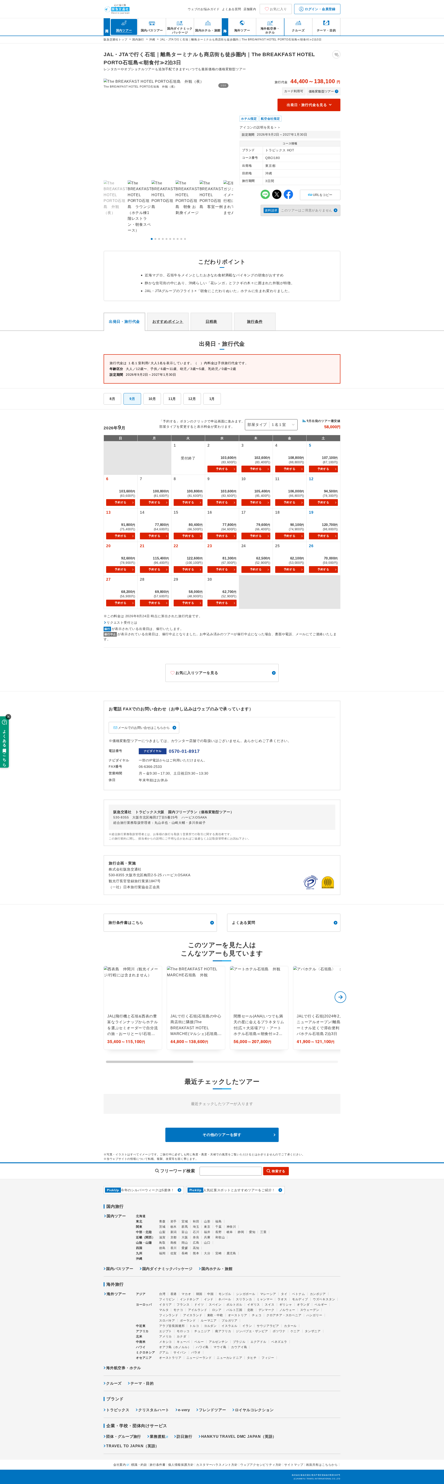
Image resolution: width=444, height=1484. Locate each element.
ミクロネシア (145, 1352)
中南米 (140, 1341)
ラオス (282, 1299)
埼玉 (196, 1226)
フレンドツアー (212, 1410)
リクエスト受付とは (122, 622)
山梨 (162, 1232)
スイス (269, 1304)
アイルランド (197, 1309)
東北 (139, 1221)
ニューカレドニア (229, 1357)
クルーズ (114, 1383)
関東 (139, 1226)
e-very (184, 1410)
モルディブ (300, 1299)
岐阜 (230, 1232)
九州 (139, 1253)
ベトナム (298, 1293)
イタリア (165, 1304)
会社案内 (119, 1464)
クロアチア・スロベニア (284, 1315)
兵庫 (207, 1237)
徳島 (162, 1247)
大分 (207, 1253)
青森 (162, 1221)
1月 (212, 399)
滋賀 (162, 1237)
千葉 (218, 1226)
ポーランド (188, 1320)
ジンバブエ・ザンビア (252, 1331)
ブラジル (239, 1341)
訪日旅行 (184, 1436)
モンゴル (225, 1293)
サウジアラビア (268, 1325)
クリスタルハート (153, 1410)
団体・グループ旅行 (123, 1436)
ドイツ (199, 1304)
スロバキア (167, 1320)
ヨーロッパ (144, 1304)
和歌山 (220, 1237)
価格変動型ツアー (321, 91)
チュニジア (202, 1331)
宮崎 (218, 1253)
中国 (210, 1293)
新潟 (173, 1232)
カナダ (181, 1336)
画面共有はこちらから (322, 1464)
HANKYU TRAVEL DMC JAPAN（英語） (239, 1436)
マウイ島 (219, 1347)
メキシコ (165, 1341)
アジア (140, 1294)
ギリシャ (285, 1304)
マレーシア (268, 1293)
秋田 (196, 1221)
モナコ (178, 1309)
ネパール (224, 1299)
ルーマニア (209, 1320)
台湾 (162, 1293)
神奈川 (231, 1226)
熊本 (196, 1253)
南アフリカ (223, 1331)
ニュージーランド (199, 1357)
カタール (290, 1325)
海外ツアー (116, 1294)
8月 (112, 399)
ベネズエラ (279, 1341)
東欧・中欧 (215, 1315)
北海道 (140, 1216)
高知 (196, 1247)
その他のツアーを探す (222, 1135)
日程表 (211, 322)
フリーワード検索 (177, 1171)
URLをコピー (320, 193)
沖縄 (139, 1258)
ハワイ (140, 1347)
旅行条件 (254, 322)
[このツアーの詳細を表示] (133, 1008)
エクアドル (258, 1341)
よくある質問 (231, 9)
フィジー (268, 1357)
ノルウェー (287, 1309)
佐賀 (173, 1253)
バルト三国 (234, 1309)
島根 (173, 1242)
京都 (173, 1237)
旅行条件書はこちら (125, 923)
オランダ (303, 1304)
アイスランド (192, 1315)
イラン (247, 1325)
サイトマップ (293, 1464)
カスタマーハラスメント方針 (216, 1464)
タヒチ (251, 1357)
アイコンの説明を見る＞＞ (260, 127)
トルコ (194, 1325)
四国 (139, 1247)
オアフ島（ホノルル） (175, 1347)
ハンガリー (314, 1315)
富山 (185, 1232)
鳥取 (162, 1242)
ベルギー (320, 1304)
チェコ (256, 1315)
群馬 (185, 1226)
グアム (164, 1352)
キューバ (183, 1341)
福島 (218, 1221)
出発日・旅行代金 (124, 322)
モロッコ (183, 1331)
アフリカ (142, 1331)
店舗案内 (250, 9)
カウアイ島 (239, 1347)
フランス (183, 1304)
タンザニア (313, 1331)
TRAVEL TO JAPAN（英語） (132, 1446)
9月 (132, 399)
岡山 (185, 1242)
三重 (263, 1232)
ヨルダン (210, 1325)
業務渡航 (157, 1436)
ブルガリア (229, 1320)
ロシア (217, 1309)
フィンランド (168, 1315)
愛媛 (185, 1247)
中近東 (140, 1325)
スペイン (215, 1304)
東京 (207, 1226)
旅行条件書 (158, 1464)
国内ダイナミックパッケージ (167, 1269)
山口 (207, 1242)
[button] (152, 239)
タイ (284, 1293)
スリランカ (244, 1299)
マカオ (186, 1293)
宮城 (185, 1221)
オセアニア (144, 1357)
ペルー (199, 1341)
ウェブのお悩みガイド (204, 9)
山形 (207, 1221)
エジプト (165, 1331)
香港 (173, 1293)
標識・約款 (139, 1464)
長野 (218, 1232)
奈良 (196, 1237)
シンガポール (245, 1293)
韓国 (199, 1293)
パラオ (196, 1352)
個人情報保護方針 (181, 1464)
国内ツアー (116, 1216)
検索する (278, 1171)
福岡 (162, 1253)
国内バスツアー (119, 1269)
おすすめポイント (167, 322)
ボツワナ (279, 1331)
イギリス (253, 1304)
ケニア (295, 1331)
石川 (196, 1232)
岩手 (173, 1221)
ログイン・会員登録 (320, 9)
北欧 (250, 1309)
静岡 (241, 1232)
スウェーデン (309, 1309)
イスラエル (229, 1325)
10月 (152, 399)
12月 (192, 399)
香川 (173, 1247)
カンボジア (318, 1293)
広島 (196, 1242)
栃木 (173, 1226)
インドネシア (189, 1299)
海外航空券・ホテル (123, 1368)
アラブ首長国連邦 (172, 1325)
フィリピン (167, 1299)
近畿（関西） (145, 1237)
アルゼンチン (218, 1341)
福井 (207, 1232)
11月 (172, 399)
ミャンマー (265, 1299)
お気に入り (278, 9)
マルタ (164, 1309)
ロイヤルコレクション (254, 1410)
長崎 (185, 1253)
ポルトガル (234, 1304)
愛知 (252, 1232)
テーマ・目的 (142, 1383)
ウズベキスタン (324, 1299)
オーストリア (237, 1315)
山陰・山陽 (144, 1242)
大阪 (185, 1237)
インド (208, 1299)
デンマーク (266, 1309)
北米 (139, 1336)
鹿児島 (231, 1253)
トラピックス (118, 1410)
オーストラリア (170, 1357)
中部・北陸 (144, 1232)
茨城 (162, 1226)
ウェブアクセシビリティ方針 (261, 1464)
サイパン (179, 1352)
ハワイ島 (202, 1347)
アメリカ (165, 1336)
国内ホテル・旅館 (216, 1269)
